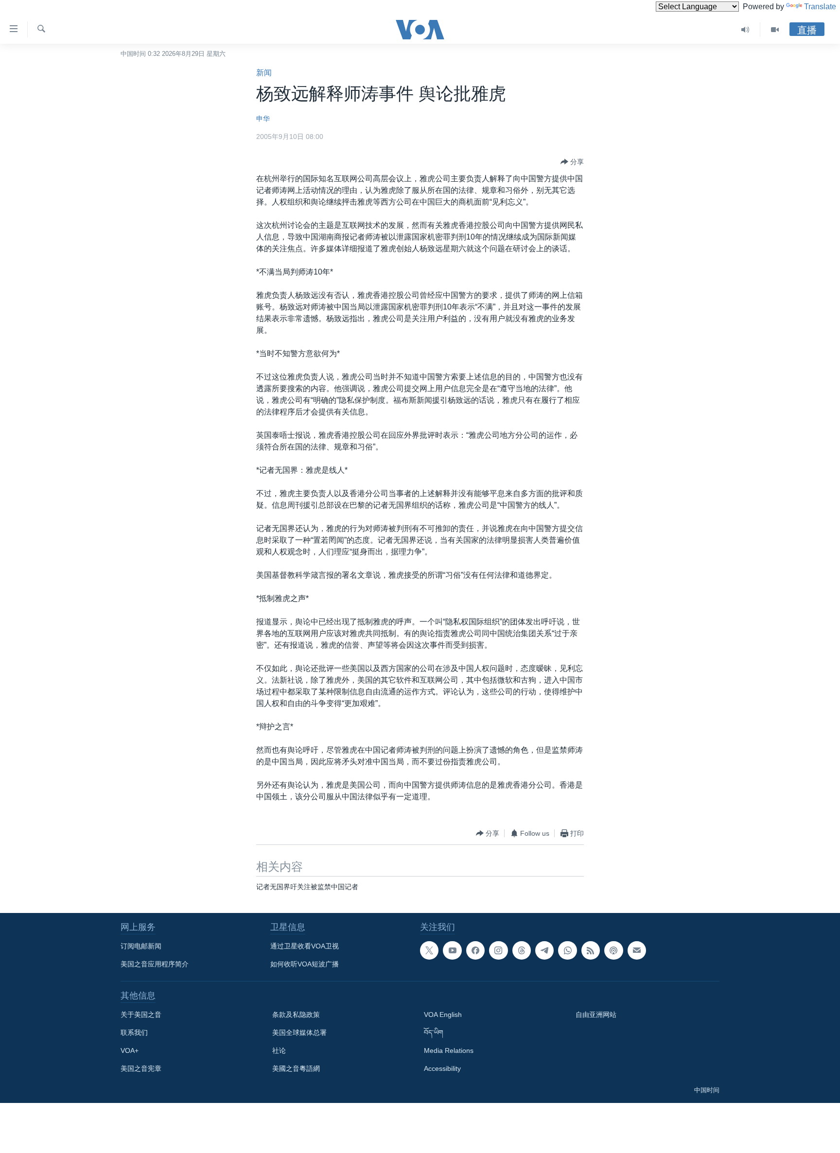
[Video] (774, 29)
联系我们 (134, 1032)
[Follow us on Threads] (521, 950)
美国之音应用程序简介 (155, 964)
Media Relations (448, 1050)
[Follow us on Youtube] (452, 950)
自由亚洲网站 (596, 1014)
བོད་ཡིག (433, 1032)
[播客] (613, 950)
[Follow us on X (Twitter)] (429, 950)
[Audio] (745, 29)
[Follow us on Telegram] (544, 950)
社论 (279, 1050)
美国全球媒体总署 (299, 1032)
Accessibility (442, 1068)
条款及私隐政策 (296, 1014)
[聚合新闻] (590, 950)
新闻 (264, 73)
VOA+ (130, 1050)
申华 (263, 118)
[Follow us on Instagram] (498, 950)
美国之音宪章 (141, 1068)
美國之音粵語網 (296, 1068)
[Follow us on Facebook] (475, 950)
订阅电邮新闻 (141, 946)
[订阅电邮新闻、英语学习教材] (637, 950)
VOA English (443, 1014)
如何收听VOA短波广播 (304, 964)
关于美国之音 (141, 1014)
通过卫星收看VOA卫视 (304, 946)
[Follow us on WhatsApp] (567, 950)
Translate (820, 6)
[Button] (572, 162)
